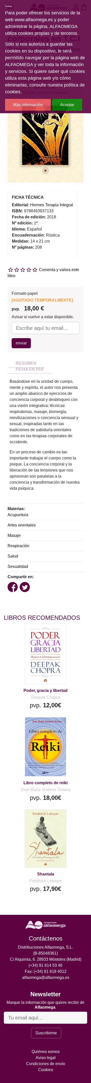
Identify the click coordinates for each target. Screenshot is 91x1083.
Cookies (45, 1070)
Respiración (18, 546)
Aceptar (67, 105)
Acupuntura (18, 515)
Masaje (14, 535)
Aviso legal (46, 1058)
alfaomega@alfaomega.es (45, 977)
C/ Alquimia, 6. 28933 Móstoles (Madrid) (45, 959)
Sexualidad (18, 566)
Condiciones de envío (45, 1064)
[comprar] (35, 634)
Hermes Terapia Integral (51, 205)
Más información (28, 105)
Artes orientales (22, 525)
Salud (13, 556)
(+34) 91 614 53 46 (45, 965)
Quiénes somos (46, 1051)
